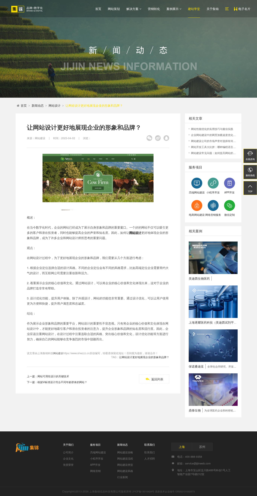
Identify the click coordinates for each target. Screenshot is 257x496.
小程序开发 (96, 458)
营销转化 (154, 9)
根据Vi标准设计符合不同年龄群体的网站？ (62, 382)
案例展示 (173, 9)
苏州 (202, 447)
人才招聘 (149, 458)
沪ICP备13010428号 (143, 491)
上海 (182, 447)
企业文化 (68, 458)
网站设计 (55, 105)
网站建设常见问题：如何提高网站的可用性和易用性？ (214, 153)
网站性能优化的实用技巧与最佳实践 (212, 129)
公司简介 (68, 452)
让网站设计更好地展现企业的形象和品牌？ (94, 105)
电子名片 (244, 9)
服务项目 (95, 444)
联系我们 (149, 444)
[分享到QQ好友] (166, 138)
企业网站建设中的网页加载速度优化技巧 (214, 135)
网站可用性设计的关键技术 (53, 376)
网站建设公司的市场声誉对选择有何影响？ (214, 141)
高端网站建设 (98, 452)
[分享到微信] (149, 138)
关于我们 (68, 444)
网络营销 (95, 471)
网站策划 (114, 9)
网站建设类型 (125, 465)
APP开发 (95, 465)
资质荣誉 (68, 465)
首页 (98, 9)
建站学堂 (194, 9)
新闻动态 (38, 105)
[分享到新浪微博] (158, 138)
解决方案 (132, 9)
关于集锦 (213, 9)
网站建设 (58, 353)
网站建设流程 (125, 458)
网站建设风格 (125, 471)
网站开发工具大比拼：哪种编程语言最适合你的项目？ (214, 147)
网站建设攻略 (125, 452)
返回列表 (154, 379)
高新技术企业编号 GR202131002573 (175, 491)
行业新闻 (122, 477)
